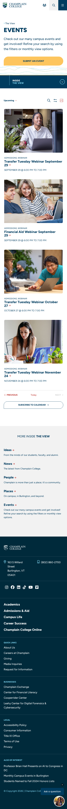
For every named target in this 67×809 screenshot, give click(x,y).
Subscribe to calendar (32, 405)
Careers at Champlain (16, 652)
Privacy (8, 746)
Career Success (15, 623)
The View (10, 23)
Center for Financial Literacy (20, 692)
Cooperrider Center (15, 697)
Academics (12, 604)
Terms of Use (11, 741)
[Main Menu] (62, 5)
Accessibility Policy (15, 725)
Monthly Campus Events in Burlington (26, 775)
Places (8, 491)
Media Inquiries (13, 663)
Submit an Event (33, 61)
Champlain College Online (23, 630)
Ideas (8, 450)
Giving (8, 658)
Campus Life (13, 617)
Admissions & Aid (16, 611)
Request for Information (18, 669)
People (9, 477)
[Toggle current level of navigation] (62, 81)
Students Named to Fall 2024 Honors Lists (29, 781)
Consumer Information (17, 730)
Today (33, 395)
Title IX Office (12, 735)
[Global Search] (53, 5)
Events (9, 505)
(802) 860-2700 (51, 562)
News (8, 464)
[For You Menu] (44, 5)
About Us (9, 647)
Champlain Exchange (16, 686)
